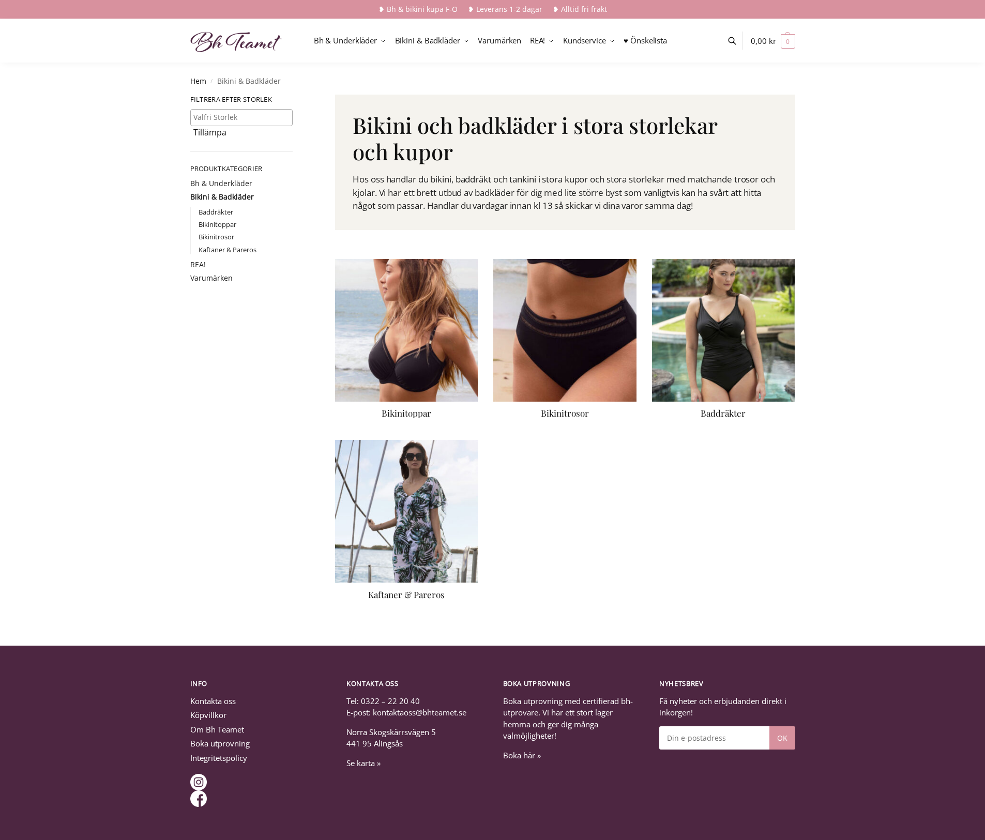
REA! (198, 264)
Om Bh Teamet (217, 729)
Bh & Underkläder (221, 183)
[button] (773, 40)
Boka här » (522, 755)
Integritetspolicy (218, 758)
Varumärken (211, 278)
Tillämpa (209, 132)
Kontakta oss (213, 701)
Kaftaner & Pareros (227, 249)
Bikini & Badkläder (222, 197)
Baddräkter (216, 212)
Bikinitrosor (216, 236)
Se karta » (363, 763)
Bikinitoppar (217, 224)
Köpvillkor (208, 715)
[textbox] (244, 117)
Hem (198, 81)
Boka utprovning (220, 743)
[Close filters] (296, 101)
